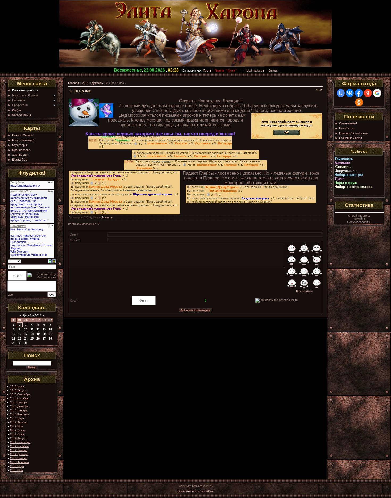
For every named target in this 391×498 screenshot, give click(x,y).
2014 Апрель (18, 422)
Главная (73, 83)
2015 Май (16, 470)
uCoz (209, 491)
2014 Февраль (19, 414)
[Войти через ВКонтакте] (350, 93)
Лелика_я (106, 217)
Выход (273, 70)
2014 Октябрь (19, 446)
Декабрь (97, 83)
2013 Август (18, 390)
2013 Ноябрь (18, 402)
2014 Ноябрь (18, 450)
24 (25, 338)
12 (38, 329)
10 (25, 329)
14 (50, 329)
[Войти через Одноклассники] (359, 102)
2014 (85, 83)
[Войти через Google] (377, 93)
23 (19, 338)
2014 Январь (18, 410)
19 (38, 334)
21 (50, 334)
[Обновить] (50, 260)
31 (25, 343)
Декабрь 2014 (32, 315)
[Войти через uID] (341, 93)
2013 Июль (17, 386)
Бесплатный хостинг (192, 491)
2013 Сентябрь (20, 394)
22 (13, 338)
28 (50, 338)
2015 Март (17, 466)
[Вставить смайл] (54, 260)
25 (32, 338)
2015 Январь (18, 458)
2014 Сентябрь (20, 442)
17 (25, 334)
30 (19, 343)
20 (44, 334)
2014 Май (16, 426)
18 (32, 334)
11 (32, 329)
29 (13, 343)
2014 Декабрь (19, 454)
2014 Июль (17, 434)
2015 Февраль (19, 462)
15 (13, 334)
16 (19, 334)
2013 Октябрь (19, 398)
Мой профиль (255, 70)
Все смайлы (304, 291)
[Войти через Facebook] (359, 93)
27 (44, 338)
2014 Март (17, 418)
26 (38, 338)
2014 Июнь (17, 430)
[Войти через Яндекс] (368, 93)
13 (44, 329)
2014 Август (18, 438)
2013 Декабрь (19, 406)
